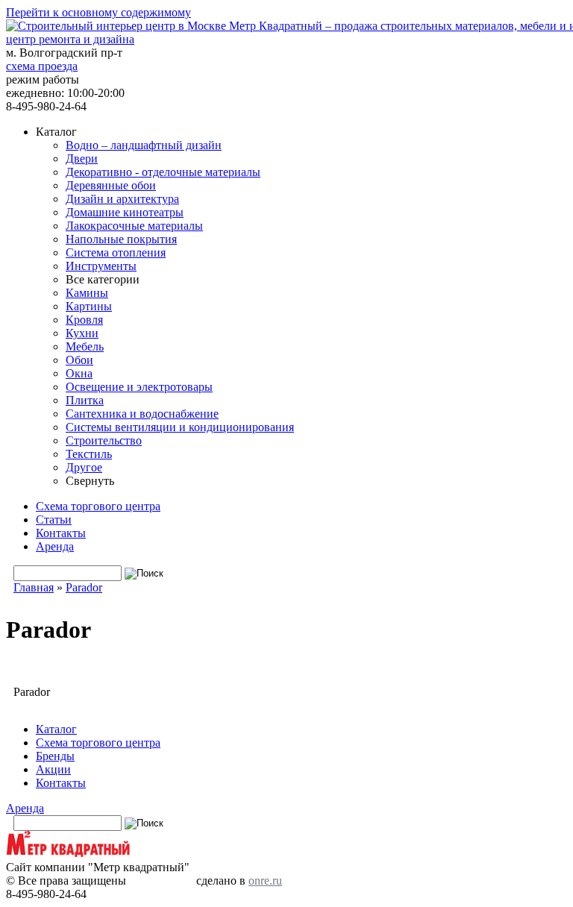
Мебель (85, 346)
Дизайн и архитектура (122, 198)
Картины (89, 306)
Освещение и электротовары (139, 386)
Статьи (54, 519)
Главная (33, 587)
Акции (53, 769)
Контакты (61, 533)
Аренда (55, 546)
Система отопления (116, 252)
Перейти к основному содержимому (98, 12)
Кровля (84, 319)
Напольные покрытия (121, 239)
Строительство (104, 440)
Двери (82, 158)
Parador (84, 587)
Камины (87, 292)
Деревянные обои (111, 185)
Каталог (56, 729)
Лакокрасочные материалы (134, 225)
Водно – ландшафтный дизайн (144, 145)
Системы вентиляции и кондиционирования (180, 427)
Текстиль (89, 454)
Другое (84, 467)
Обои (79, 360)
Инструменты (101, 266)
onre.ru (265, 880)
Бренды (55, 756)
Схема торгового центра (98, 506)
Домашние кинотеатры (125, 212)
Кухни (82, 333)
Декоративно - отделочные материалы (163, 172)
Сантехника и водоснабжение (142, 413)
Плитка (85, 400)
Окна (79, 373)
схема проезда (42, 66)
